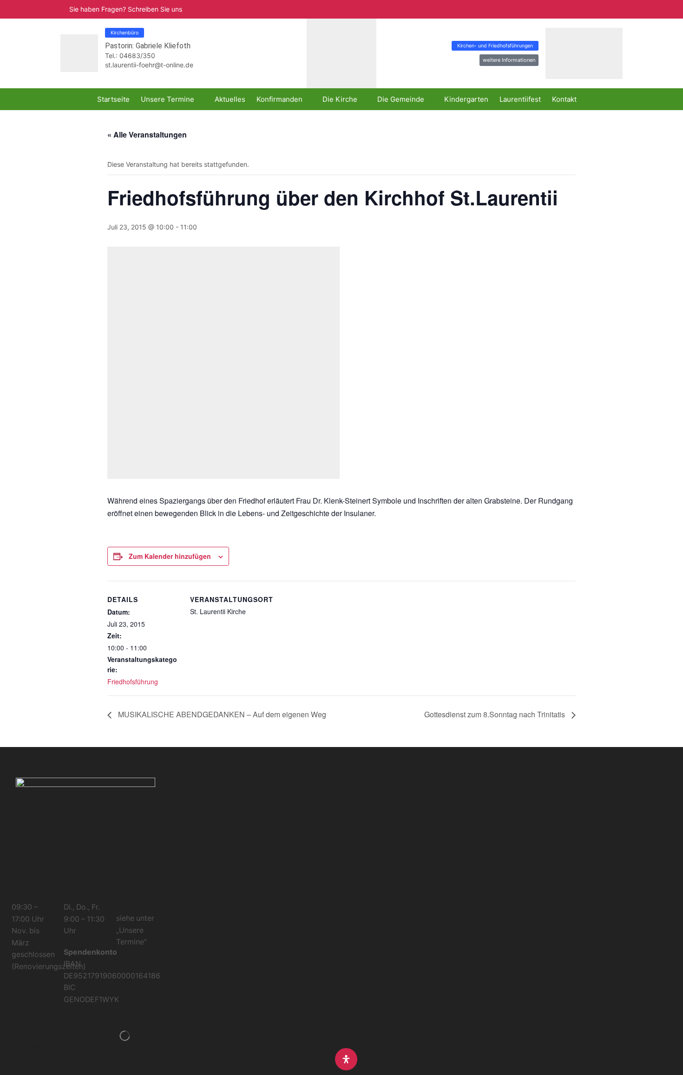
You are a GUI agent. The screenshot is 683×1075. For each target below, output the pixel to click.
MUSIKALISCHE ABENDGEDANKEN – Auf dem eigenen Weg (221, 714)
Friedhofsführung (132, 681)
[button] (609, 9)
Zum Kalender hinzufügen (170, 556)
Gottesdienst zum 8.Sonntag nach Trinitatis (495, 714)
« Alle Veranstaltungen (147, 134)
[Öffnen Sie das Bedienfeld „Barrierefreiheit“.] (346, 1059)
